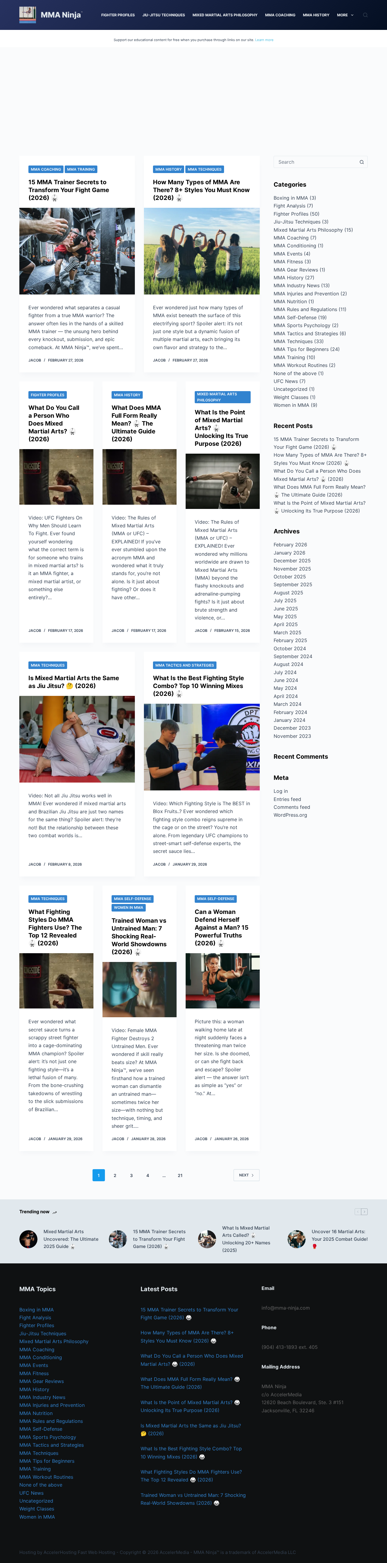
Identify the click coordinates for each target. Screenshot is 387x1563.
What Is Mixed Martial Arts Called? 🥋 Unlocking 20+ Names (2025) (246, 1239)
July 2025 (285, 600)
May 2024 (285, 688)
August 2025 (288, 593)
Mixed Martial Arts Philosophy (225, 15)
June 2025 (286, 609)
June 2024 (286, 680)
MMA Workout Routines (300, 365)
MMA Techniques (205, 169)
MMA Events (288, 254)
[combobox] (315, 162)
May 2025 (285, 616)
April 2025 (286, 624)
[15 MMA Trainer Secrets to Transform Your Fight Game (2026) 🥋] (77, 251)
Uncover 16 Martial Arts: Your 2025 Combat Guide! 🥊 (340, 1239)
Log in (281, 791)
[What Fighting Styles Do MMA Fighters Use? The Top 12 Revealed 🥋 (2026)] (56, 981)
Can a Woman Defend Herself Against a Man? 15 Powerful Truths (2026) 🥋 (222, 927)
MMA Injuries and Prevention (306, 294)
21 (180, 1175)
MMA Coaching (280, 15)
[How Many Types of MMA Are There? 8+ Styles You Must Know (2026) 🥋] (201, 251)
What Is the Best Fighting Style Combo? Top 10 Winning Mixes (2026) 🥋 (198, 685)
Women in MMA (128, 907)
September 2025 (293, 584)
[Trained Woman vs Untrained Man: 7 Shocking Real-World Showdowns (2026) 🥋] (139, 990)
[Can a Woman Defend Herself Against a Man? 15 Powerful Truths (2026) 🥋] (223, 981)
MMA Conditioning (295, 246)
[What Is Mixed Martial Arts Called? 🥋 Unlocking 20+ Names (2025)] (207, 1239)
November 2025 (292, 569)
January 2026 (289, 553)
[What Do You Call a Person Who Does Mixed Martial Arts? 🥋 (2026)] (56, 477)
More (342, 15)
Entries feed (287, 799)
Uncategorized (290, 389)
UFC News (286, 381)
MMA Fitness (288, 262)
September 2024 (293, 656)
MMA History (316, 15)
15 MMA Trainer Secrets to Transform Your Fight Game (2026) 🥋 (68, 189)
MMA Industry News (297, 285)
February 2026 (290, 545)
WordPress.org (290, 815)
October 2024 (290, 648)
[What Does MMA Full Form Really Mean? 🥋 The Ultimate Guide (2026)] (139, 477)
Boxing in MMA (291, 198)
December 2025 (292, 561)
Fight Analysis (289, 206)
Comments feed (292, 807)
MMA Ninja (61, 14)
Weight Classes (291, 397)
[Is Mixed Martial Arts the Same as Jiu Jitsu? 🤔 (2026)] (77, 739)
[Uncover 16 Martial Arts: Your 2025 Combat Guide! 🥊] (297, 1239)
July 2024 (285, 672)
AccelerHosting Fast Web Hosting (79, 1552)
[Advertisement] (193, 92)
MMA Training (81, 169)
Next (244, 1175)
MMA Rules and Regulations (305, 309)
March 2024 (287, 704)
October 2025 (290, 577)
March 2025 (287, 632)
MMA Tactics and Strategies (184, 665)
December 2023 (292, 728)
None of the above (295, 373)
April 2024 (286, 696)
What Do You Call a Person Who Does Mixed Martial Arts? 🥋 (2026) (53, 423)
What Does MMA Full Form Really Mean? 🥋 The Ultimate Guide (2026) (136, 423)
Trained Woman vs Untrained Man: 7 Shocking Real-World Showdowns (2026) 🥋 (139, 936)
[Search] (365, 15)
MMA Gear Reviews (296, 270)
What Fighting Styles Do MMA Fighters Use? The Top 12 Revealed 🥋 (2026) (55, 927)
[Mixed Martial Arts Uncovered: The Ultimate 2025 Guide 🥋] (28, 1239)
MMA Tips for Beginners (301, 349)
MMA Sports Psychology (302, 325)
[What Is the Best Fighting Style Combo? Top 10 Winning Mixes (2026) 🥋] (201, 747)
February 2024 (290, 712)
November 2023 (292, 736)
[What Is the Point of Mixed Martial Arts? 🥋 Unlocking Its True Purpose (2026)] (223, 481)
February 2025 (290, 640)
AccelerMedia (174, 1552)
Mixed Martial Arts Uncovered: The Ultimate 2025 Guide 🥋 (71, 1239)
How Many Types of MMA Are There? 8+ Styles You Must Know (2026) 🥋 (201, 189)
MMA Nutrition (290, 301)
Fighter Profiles (118, 15)
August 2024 (288, 664)
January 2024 (289, 720)
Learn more (264, 40)
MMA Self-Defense (132, 898)
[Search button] (361, 162)
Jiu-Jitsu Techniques (163, 15)
